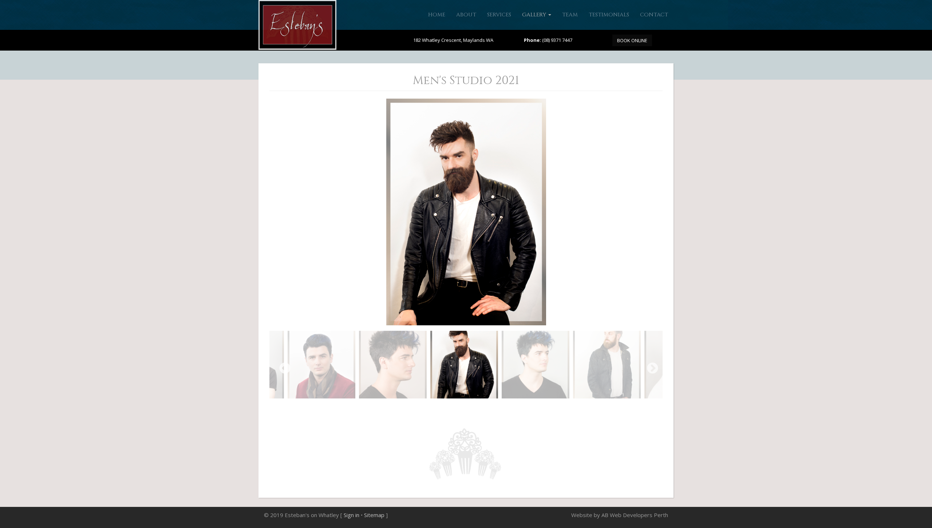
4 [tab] (426, 407)
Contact (654, 15)
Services (499, 15)
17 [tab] (530, 407)
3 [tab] (418, 407)
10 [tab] (474, 407)
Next (649, 366)
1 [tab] (402, 407)
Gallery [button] (535, 15)
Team (570, 15)
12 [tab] (490, 407)
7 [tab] (450, 407)
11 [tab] (482, 407)
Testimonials (609, 15)
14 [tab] (506, 407)
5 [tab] (434, 407)
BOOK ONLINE (632, 40)
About (466, 15)
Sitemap (374, 515)
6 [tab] (442, 407)
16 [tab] (522, 407)
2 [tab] (410, 407)
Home (436, 15)
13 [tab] (498, 407)
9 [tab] (466, 407)
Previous (282, 366)
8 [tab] (458, 407)
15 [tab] (514, 407)
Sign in (351, 515)
